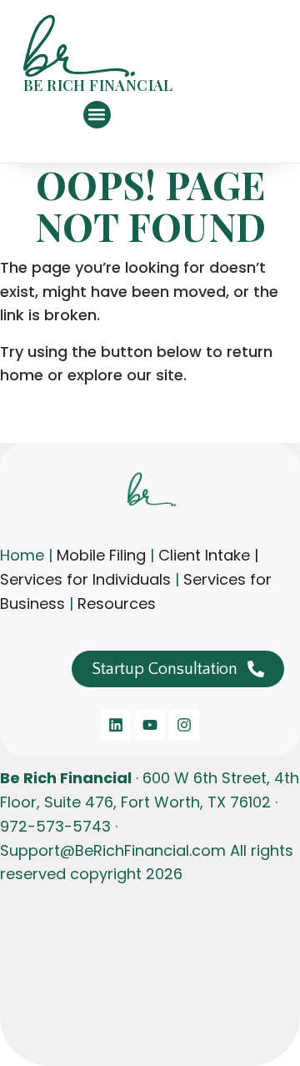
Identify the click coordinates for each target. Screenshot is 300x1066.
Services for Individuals (85, 579)
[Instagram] (184, 725)
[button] (97, 114)
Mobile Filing (101, 555)
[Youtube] (150, 725)
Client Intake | (208, 555)
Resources (114, 603)
